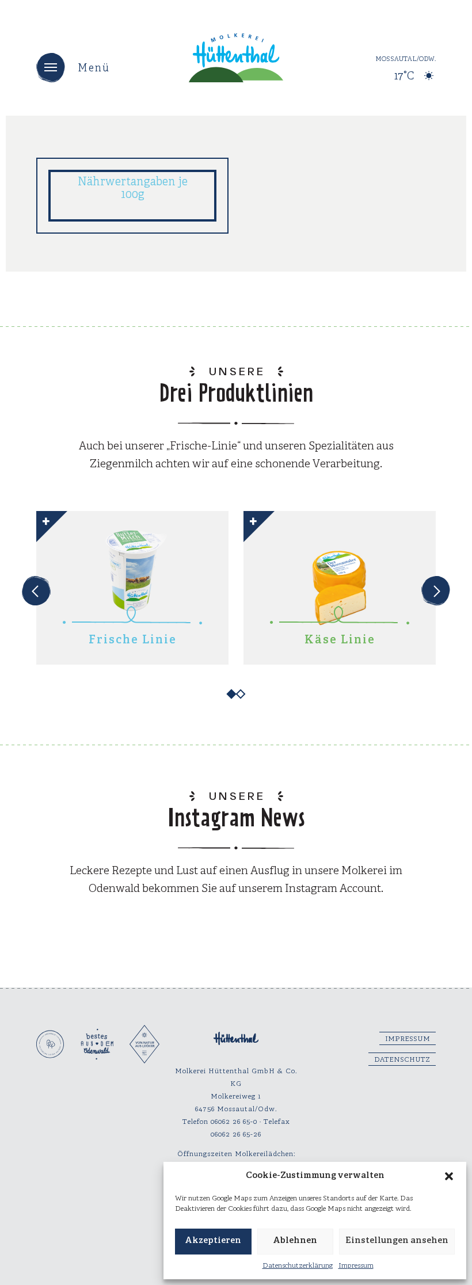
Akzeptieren (213, 1241)
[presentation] (36, 590)
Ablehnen (295, 1241)
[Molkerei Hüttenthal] (236, 57)
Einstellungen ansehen (396, 1241)
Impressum (356, 1265)
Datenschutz (402, 1059)
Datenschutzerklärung (297, 1265)
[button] (449, 1176)
